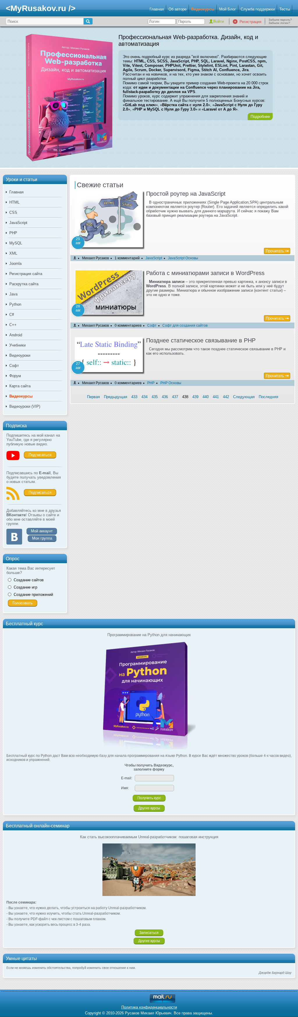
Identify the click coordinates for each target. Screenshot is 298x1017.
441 (216, 397)
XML (13, 253)
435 (155, 397)
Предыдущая (115, 397)
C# (11, 314)
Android (15, 335)
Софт (14, 365)
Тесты (284, 9)
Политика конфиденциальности (149, 1007)
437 (175, 397)
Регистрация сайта (25, 274)
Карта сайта (20, 386)
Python (15, 304)
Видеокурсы (202, 9)
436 (165, 397)
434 (144, 397)
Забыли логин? (279, 22)
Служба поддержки (258, 9)
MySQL (15, 243)
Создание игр (25, 587)
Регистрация (250, 22)
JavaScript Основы (183, 258)
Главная (157, 9)
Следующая (244, 397)
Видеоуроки (19, 355)
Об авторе (177, 9)
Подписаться (40, 455)
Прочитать (275, 251)
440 (206, 397)
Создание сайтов (29, 580)
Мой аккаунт (42, 531)
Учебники (17, 345)
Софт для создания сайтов (184, 325)
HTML (14, 202)
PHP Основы (170, 383)
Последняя (268, 397)
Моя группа (42, 538)
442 (226, 397)
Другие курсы (149, 808)
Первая (93, 397)
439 (195, 397)
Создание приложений (33, 594)
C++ (13, 325)
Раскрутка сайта (23, 284)
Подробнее (260, 116)
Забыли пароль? (280, 19)
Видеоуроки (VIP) (24, 406)
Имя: (125, 788)
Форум (15, 376)
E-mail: (126, 778)
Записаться (149, 933)
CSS (13, 212)
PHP (13, 233)
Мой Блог (227, 9)
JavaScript (18, 222)
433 (134, 397)
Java (13, 294)
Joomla (15, 263)
